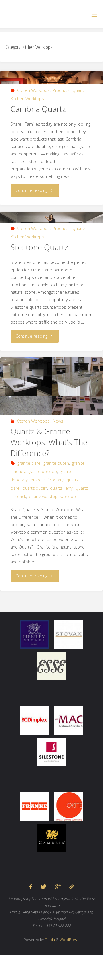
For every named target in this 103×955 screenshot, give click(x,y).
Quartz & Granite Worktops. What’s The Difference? (49, 442)
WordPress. (69, 939)
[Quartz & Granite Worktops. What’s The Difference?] (51, 396)
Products (61, 90)
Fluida (49, 939)
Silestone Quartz (39, 247)
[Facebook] (30, 886)
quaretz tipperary (47, 480)
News (58, 421)
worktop (68, 496)
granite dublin (56, 463)
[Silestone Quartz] (51, 217)
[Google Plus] (58, 886)
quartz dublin (35, 488)
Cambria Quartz (38, 109)
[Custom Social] (71, 886)
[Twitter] (43, 886)
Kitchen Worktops (33, 90)
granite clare (29, 463)
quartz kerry (61, 488)
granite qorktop (42, 471)
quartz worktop (43, 496)
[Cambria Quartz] (51, 77)
